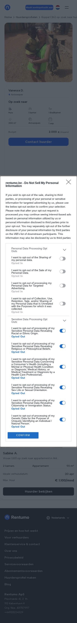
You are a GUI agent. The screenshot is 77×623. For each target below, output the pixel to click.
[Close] (69, 183)
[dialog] (38, 311)
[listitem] (38, 249)
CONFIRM (23, 435)
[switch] (63, 258)
